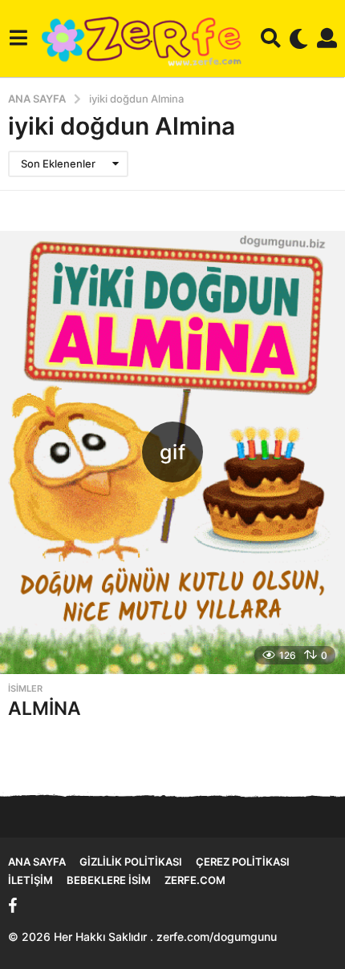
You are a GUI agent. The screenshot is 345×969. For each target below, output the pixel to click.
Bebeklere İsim (109, 880)
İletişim (30, 880)
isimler (25, 688)
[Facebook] (13, 906)
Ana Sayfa (37, 861)
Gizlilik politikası (130, 861)
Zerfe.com (194, 880)
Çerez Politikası (243, 861)
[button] (18, 38)
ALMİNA (44, 708)
